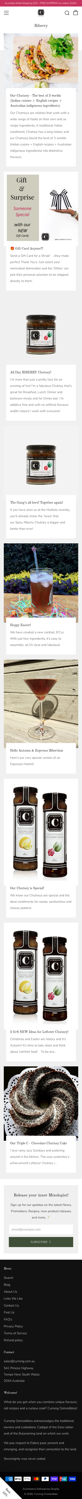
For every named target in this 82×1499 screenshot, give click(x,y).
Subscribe (39, 1242)
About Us (10, 1292)
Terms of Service (15, 1333)
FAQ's (8, 1319)
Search (8, 1278)
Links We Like (13, 1298)
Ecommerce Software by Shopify (41, 1489)
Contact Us (11, 1305)
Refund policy (13, 1340)
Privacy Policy (13, 1326)
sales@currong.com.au (19, 1361)
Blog (7, 1285)
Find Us (9, 1312)
